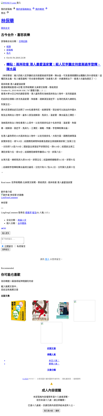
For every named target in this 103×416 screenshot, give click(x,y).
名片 (8, 53)
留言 (34, 212)
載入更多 (5, 233)
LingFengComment (9, 197)
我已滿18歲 (48, 411)
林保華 (7, 20)
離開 (57, 411)
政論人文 (22, 220)
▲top (3, 228)
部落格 (9, 50)
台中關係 (22, 223)
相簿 (8, 47)
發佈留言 (5, 249)
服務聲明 (76, 379)
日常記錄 (23, 41)
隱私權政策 (66, 379)
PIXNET (31, 379)
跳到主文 (5, 28)
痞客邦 (28, 212)
